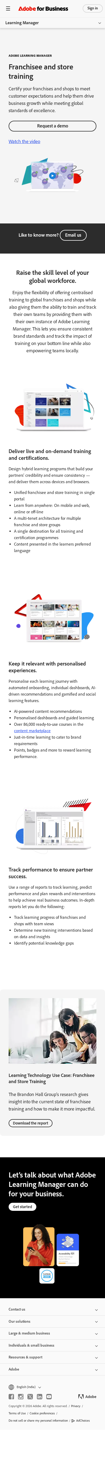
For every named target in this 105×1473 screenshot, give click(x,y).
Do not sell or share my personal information (38, 1420)
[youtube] (49, 1396)
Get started (22, 1206)
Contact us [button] (17, 1309)
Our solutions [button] (19, 1321)
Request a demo (52, 126)
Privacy (75, 1406)
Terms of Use (17, 1413)
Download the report (30, 1123)
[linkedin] (39, 1396)
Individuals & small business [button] (31, 1345)
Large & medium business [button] (29, 1333)
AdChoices (83, 1420)
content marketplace (32, 730)
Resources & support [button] (25, 1357)
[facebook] (11, 1396)
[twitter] (30, 1396)
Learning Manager (22, 22)
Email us (73, 235)
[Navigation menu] (8, 8)
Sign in (93, 8)
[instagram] (20, 1396)
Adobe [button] (14, 1369)
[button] (52, 1387)
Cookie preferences (42, 1413)
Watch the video (24, 141)
